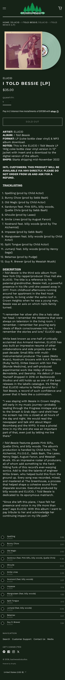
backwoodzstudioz (18, 659)
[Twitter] (18, 651)
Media (50, 639)
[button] (60, 8)
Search (6, 639)
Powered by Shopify (9, 663)
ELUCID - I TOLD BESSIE (24, 22)
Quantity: (9, 97)
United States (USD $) (14, 672)
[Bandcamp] (4, 651)
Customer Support (21, 639)
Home (6, 22)
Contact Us (39, 639)
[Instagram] (13, 651)
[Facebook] (8, 651)
